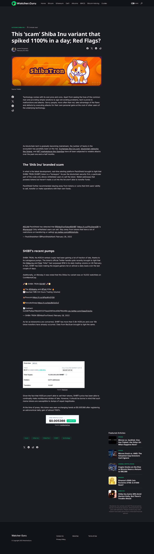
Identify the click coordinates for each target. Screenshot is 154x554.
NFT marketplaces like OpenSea (50, 151)
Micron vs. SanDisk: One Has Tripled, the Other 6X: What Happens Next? (129, 442)
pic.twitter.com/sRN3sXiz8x (66, 232)
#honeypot (27, 229)
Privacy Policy (61, 539)
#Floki (44, 289)
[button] (134, 3)
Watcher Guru (19, 535)
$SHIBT (73, 227)
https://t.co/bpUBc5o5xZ (48, 303)
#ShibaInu (33, 289)
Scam (26, 438)
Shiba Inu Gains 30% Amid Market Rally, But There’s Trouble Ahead (129, 496)
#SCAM (26, 227)
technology (66, 438)
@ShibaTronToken (62, 227)
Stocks (120, 437)
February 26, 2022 (62, 315)
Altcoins (15, 27)
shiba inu (36, 438)
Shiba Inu (21, 27)
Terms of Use (92, 536)
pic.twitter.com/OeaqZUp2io (80, 311)
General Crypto (123, 464)
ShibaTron (46, 438)
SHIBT (56, 438)
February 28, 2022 (64, 237)
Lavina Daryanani (22, 48)
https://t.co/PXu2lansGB (88, 227)
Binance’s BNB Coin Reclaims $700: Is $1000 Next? (128, 482)
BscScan (65, 390)
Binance (121, 477)
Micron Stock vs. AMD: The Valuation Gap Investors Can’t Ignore (130, 455)
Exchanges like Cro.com (69, 149)
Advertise (75, 536)
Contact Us (59, 536)
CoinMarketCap (65, 425)
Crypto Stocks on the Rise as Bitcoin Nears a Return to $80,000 (129, 469)
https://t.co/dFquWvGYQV (44, 297)
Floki (40, 263)
